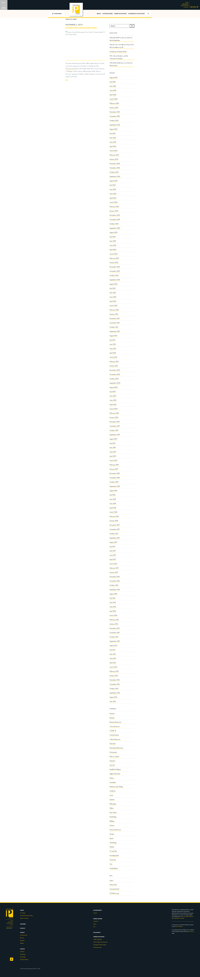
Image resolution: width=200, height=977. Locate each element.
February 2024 (114, 207)
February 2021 (114, 361)
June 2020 (113, 396)
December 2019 (115, 422)
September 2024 (115, 176)
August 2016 (113, 594)
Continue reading (67, 79)
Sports (111, 838)
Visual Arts (113, 860)
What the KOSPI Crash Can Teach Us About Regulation (121, 39)
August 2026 (113, 77)
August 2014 (113, 697)
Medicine (112, 791)
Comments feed (114, 889)
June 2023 (113, 241)
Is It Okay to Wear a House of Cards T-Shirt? (81, 28)
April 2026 (113, 95)
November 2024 (115, 168)
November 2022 (115, 271)
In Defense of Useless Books (118, 52)
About (99, 13)
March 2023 (113, 254)
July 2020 (113, 392)
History (112, 778)
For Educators (107, 13)
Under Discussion (120, 13)
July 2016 (112, 598)
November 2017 (115, 529)
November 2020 (115, 374)
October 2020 (114, 379)
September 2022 (115, 280)
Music (111, 795)
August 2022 (113, 284)
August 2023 (113, 232)
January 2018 (114, 521)
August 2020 (114, 387)
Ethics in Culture (114, 756)
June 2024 (113, 189)
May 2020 (113, 400)
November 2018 (115, 478)
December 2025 (115, 112)
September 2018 (115, 486)
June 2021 (113, 344)
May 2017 (113, 555)
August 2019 (113, 439)
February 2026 (114, 103)
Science (112, 825)
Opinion (112, 799)
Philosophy (113, 804)
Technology (113, 842)
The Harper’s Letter (97, 947)
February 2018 (114, 516)
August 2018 (113, 491)
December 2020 (115, 370)
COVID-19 (113, 731)
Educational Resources (116, 748)
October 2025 (114, 120)
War (111, 864)
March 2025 (113, 151)
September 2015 (115, 641)
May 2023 (113, 245)
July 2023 (113, 237)
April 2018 (113, 508)
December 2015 (115, 628)
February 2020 (114, 413)
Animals (112, 713)
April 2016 (113, 611)
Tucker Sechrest (178, 926)
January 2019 (114, 469)
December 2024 (115, 163)
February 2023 (114, 258)
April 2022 (113, 301)
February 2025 (114, 155)
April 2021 (113, 353)
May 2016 (113, 607)
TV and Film (113, 851)
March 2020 (114, 409)
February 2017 (114, 568)
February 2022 (114, 310)
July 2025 (113, 133)
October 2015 (114, 637)
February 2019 (114, 465)
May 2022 (113, 297)
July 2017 (112, 546)
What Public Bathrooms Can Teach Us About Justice (121, 64)
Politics (112, 808)
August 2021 (113, 336)
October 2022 (114, 275)
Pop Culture (113, 812)
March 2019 (113, 460)
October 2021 (114, 327)
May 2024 (113, 194)
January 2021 (114, 366)
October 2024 (114, 172)
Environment (113, 752)
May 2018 (113, 503)
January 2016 (114, 624)
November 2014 (115, 684)
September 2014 (115, 693)
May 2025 (113, 142)
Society (112, 834)
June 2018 (113, 499)
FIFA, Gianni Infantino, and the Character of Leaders (119, 57)
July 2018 (112, 495)
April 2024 (113, 198)
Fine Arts (112, 765)
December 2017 (115, 525)
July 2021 (112, 340)
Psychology (113, 817)
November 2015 (115, 633)
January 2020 (114, 417)
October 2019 (114, 430)
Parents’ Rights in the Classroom (100, 942)
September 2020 (115, 383)
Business (112, 718)
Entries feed (113, 885)
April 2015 (113, 663)
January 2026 (114, 108)
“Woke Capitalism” (97, 939)
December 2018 (115, 473)
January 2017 (114, 572)
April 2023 (113, 250)
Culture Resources (115, 739)
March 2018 (113, 512)
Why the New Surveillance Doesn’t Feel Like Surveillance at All (122, 46)
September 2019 (115, 435)
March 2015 (113, 667)
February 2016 (114, 620)
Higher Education (115, 774)
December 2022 (115, 267)
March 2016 (113, 615)
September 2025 (115, 125)
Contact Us (191, 931)
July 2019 (112, 443)
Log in (111, 880)
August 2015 (113, 645)
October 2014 (114, 688)
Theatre (112, 847)
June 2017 (113, 551)
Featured (112, 761)
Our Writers (22, 913)
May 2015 (113, 658)
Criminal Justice (114, 735)
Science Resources (115, 830)
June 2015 (113, 654)
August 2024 (113, 181)
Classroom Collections (136, 13)
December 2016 (115, 577)
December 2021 (115, 318)
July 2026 (113, 82)
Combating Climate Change (99, 944)
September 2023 (115, 228)
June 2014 (113, 701)
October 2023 (114, 224)
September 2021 (115, 331)
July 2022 (113, 288)
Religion (112, 821)
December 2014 (115, 680)
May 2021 (113, 349)
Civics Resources (115, 726)
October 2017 (114, 534)
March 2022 (113, 305)
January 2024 (114, 211)
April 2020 (113, 404)
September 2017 (115, 538)
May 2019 (113, 452)
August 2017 (113, 542)
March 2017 (113, 564)
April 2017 (113, 559)
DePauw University (24, 918)
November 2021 (115, 323)
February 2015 (114, 671)
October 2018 (114, 482)
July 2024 (113, 185)
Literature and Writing (116, 787)
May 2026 (113, 90)
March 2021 (113, 357)
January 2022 (114, 314)
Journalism (113, 782)
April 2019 (113, 456)
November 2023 (115, 219)
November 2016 (115, 581)
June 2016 (113, 602)
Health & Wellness (115, 769)
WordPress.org (114, 893)
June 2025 (113, 138)
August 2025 (113, 129)
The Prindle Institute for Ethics (26, 915)
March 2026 (113, 99)
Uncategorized (114, 855)
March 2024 (113, 202)
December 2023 (115, 215)
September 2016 (115, 589)
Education (113, 744)
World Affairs (114, 868)
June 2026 (113, 86)
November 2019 (115, 426)
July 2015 (112, 650)
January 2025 (114, 159)
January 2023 (114, 262)
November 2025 (115, 116)
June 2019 (113, 447)
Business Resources (115, 722)
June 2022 (113, 293)
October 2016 (114, 585)
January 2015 (114, 676)
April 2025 (113, 146)
